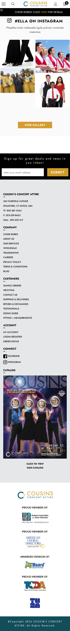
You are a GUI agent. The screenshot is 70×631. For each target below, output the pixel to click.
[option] (35, 12)
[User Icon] (55, 4)
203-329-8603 (13, 215)
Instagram (14, 362)
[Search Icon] (13, 4)
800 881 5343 (14, 210)
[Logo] (35, 3)
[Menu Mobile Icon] (4, 4)
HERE (40, 12)
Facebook (13, 356)
